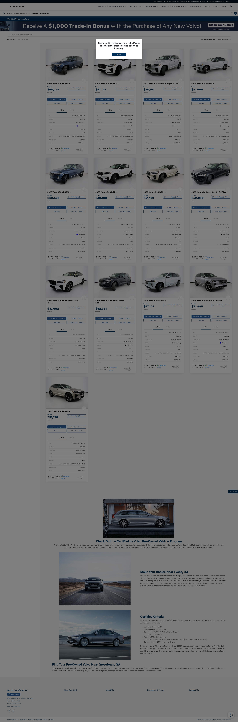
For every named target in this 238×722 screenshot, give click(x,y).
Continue (119, 54)
